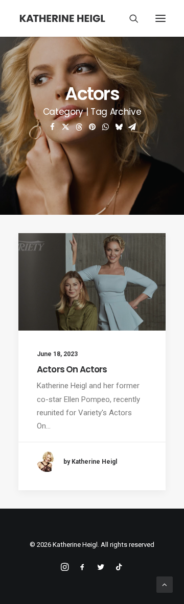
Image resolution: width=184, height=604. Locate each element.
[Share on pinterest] (92, 127)
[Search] (129, 18)
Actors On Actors (72, 369)
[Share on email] (132, 127)
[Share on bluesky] (118, 127)
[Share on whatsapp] (105, 127)
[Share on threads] (79, 127)
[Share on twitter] (65, 127)
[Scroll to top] (164, 584)
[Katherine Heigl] (62, 18)
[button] (160, 18)
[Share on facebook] (52, 127)
